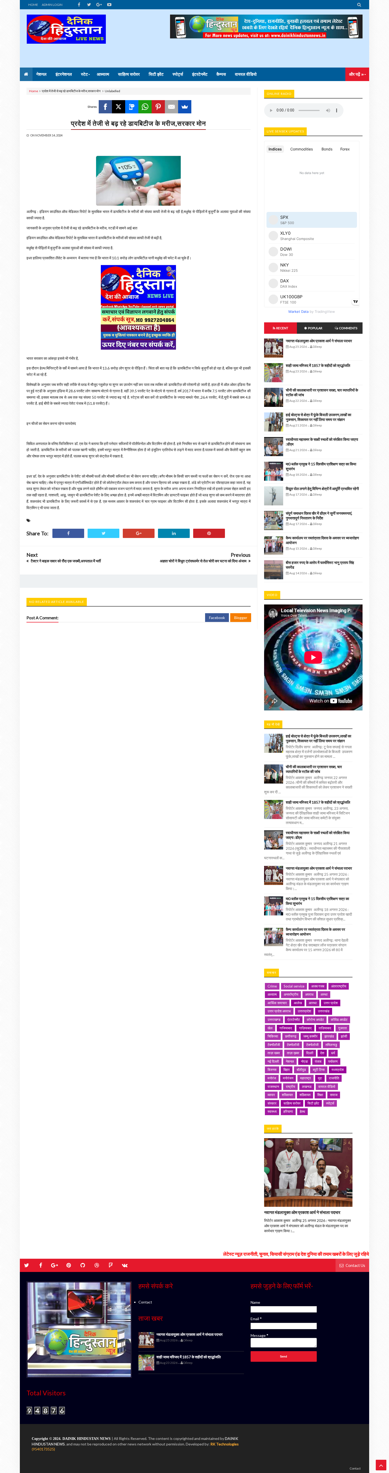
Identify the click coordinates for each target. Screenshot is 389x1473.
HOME (33, 5)
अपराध (309, 994)
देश (322, 1053)
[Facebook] (105, 106)
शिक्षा (320, 1095)
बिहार (286, 1069)
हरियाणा (288, 1111)
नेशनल (290, 1061)
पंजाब (318, 1061)
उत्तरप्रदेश (304, 1011)
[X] (118, 106)
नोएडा (304, 1061)
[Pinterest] (158, 106)
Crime (272, 986)
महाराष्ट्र (305, 1078)
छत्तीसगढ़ (290, 1036)
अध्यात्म (272, 994)
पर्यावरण (333, 1061)
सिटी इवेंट (313, 1103)
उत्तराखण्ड (274, 1019)
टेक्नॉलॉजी (274, 1045)
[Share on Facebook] (68, 533)
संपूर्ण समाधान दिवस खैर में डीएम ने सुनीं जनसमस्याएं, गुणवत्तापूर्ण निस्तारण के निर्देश (319, 515)
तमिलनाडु (331, 1045)
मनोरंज (272, 1078)
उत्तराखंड (323, 1011)
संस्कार (272, 1103)
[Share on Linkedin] (174, 533)
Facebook (217, 617)
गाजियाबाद (285, 1028)
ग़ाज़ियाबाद (325, 1028)
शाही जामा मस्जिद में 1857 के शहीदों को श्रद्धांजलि (318, 365)
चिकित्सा (273, 1036)
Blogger (240, 617)
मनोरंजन (288, 1078)
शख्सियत (287, 1095)
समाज (333, 1095)
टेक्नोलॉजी (293, 1045)
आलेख (298, 1003)
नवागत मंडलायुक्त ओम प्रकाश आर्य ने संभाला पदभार (319, 341)
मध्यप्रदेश (338, 1069)
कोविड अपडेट (339, 1019)
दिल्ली (309, 1053)
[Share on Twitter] (103, 533)
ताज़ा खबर (274, 1053)
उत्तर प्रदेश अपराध (279, 1011)
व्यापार (271, 1095)
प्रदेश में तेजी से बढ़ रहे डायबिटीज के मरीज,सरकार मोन (138, 123)
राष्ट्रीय (290, 1086)
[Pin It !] (209, 533)
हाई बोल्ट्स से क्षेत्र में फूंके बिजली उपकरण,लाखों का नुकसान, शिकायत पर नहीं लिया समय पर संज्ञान (318, 417)
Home (33, 91)
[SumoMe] (184, 106)
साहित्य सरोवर (292, 1103)
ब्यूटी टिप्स (319, 1069)
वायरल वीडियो (326, 1086)
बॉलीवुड (301, 1069)
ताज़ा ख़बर (293, 1053)
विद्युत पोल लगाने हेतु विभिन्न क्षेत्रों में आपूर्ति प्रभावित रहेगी (322, 488)
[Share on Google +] (139, 533)
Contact (145, 1302)
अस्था (324, 994)
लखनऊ (306, 1086)
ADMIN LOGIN (52, 5)
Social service (294, 986)
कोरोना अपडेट (315, 1019)
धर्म (333, 1053)
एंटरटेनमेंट (293, 1019)
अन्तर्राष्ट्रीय (291, 994)
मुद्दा (320, 1078)
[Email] (171, 106)
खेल (270, 1028)
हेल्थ (302, 1111)
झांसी (344, 1036)
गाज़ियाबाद (305, 1028)
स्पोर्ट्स (330, 1103)
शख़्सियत (305, 1095)
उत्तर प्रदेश (331, 1003)
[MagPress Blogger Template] (66, 38)
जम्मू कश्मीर (310, 1036)
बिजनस (272, 1069)
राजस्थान (273, 1086)
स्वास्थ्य (272, 1111)
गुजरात (342, 1028)
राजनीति (334, 1078)
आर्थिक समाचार (277, 1003)
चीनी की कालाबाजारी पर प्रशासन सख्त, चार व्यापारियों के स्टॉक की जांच (314, 769)
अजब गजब (317, 986)
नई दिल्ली (273, 1061)
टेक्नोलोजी (312, 1045)
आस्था (313, 1003)
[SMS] (131, 106)
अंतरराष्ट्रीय (338, 986)
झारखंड (329, 1036)
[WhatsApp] (145, 106)
